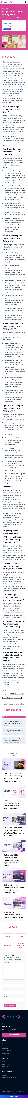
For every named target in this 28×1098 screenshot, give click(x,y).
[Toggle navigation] (25, 1)
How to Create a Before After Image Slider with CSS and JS (12, 739)
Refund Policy (5, 1053)
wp (14, 697)
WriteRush (5, 1075)
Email (6, 989)
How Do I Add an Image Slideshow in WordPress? (14, 731)
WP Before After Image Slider (16, 693)
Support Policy (5, 1066)
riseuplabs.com (12, 1093)
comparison (16, 695)
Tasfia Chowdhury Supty (12, 17)
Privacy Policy (5, 1048)
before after (9, 695)
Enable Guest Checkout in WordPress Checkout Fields (12, 722)
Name (6, 983)
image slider (5, 697)
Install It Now (7, 29)
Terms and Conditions (7, 1050)
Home (3, 8)
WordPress (7, 725)
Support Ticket (5, 1064)
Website (6, 996)
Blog (7, 8)
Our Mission (5, 1046)
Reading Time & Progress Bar (9, 1080)
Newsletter (14, 1035)
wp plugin (19, 697)
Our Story (4, 1043)
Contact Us (5, 1061)
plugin (11, 697)
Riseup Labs (21, 1091)
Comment (7, 962)
